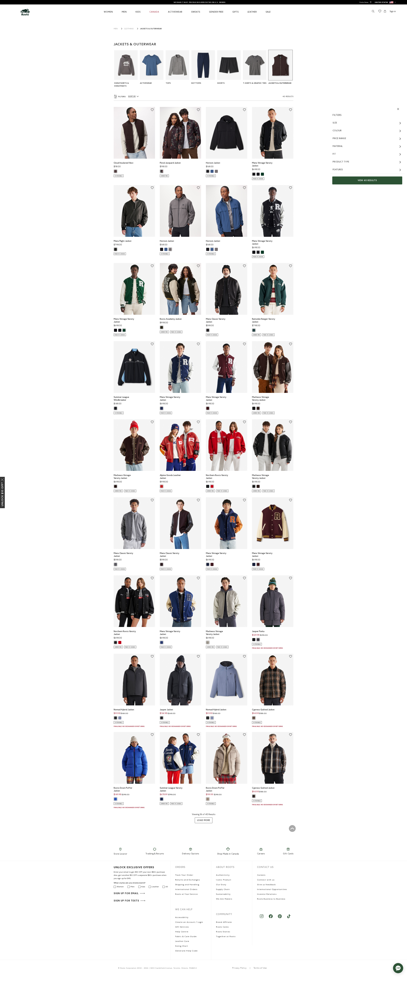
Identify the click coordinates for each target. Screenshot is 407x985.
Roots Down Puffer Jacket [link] (123, 789)
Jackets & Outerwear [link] (151, 29)
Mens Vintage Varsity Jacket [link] (262, 164)
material (338, 146)
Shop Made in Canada (228, 854)
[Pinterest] (280, 918)
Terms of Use (260, 968)
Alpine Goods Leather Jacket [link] (170, 476)
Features (338, 170)
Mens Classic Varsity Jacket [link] (215, 320)
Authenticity (222, 875)
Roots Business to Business (271, 899)
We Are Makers (224, 899)
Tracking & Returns (154, 854)
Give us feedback (266, 885)
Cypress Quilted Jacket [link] (263, 709)
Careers (261, 854)
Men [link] (116, 29)
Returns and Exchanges (187, 880)
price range (339, 138)
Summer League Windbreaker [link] (121, 398)
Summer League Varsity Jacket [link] (171, 789)
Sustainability (223, 894)
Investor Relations (266, 894)
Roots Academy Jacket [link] (171, 319)
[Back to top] (292, 828)
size (335, 123)
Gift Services (182, 927)
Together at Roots (225, 937)
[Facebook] (271, 918)
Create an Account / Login (189, 922)
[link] (365, 2)
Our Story (221, 885)
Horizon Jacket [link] (213, 163)
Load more (203, 820)
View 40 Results (367, 180)
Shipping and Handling (187, 885)
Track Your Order (184, 875)
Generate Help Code (186, 951)
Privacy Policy (239, 968)
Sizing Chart (181, 946)
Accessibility (182, 918)
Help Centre (181, 932)
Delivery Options (190, 854)
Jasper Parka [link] (258, 631)
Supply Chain (223, 890)
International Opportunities (272, 890)
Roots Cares (222, 927)
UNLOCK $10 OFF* (2, 494)
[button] (385, 2)
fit (334, 154)
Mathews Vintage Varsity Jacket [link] (260, 398)
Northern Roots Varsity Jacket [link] (217, 476)
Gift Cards (288, 854)
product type (341, 162)
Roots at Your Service (186, 894)
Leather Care (182, 942)
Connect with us (265, 880)
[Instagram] (262, 918)
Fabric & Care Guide (186, 937)
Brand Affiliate (224, 922)
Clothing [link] (129, 29)
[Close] (2, 479)
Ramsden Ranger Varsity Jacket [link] (263, 320)
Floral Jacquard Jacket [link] (170, 163)
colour (337, 131)
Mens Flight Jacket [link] (122, 241)
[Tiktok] (289, 918)
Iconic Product (223, 880)
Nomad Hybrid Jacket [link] (124, 709)
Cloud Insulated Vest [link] (123, 163)
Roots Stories (223, 932)
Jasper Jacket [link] (166, 709)
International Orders (186, 890)
